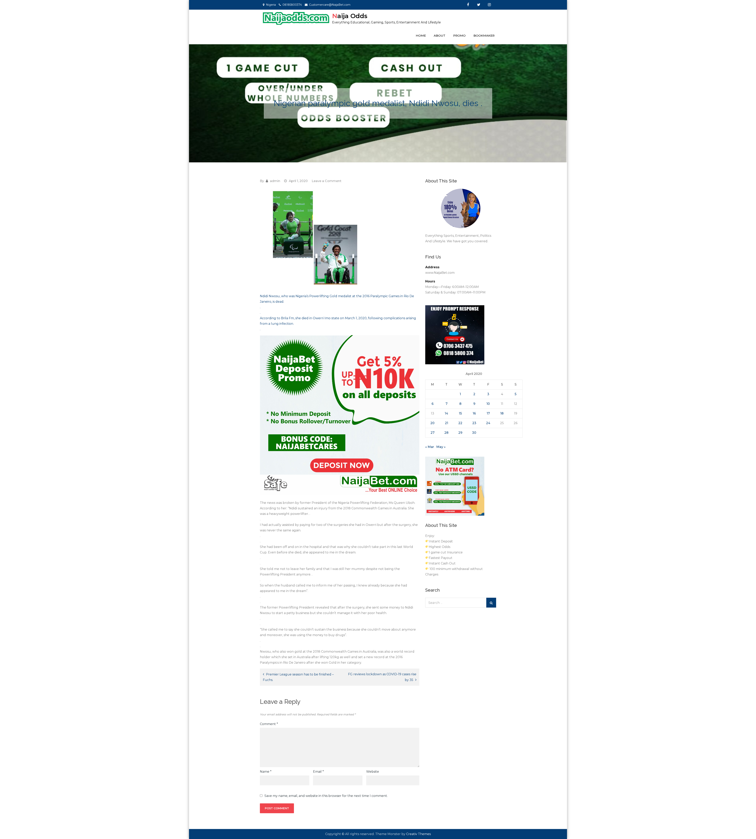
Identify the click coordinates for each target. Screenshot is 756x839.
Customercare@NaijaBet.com (329, 4)
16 (474, 413)
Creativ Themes (418, 834)
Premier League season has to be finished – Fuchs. (298, 677)
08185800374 (292, 4)
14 (446, 413)
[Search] (491, 603)
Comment (269, 724)
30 (474, 433)
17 (488, 413)
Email (318, 771)
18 (502, 413)
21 (446, 423)
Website (372, 771)
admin (275, 181)
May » (441, 447)
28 (446, 433)
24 (488, 423)
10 (488, 404)
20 (432, 423)
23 (474, 423)
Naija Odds (349, 16)
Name (265, 771)
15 (460, 413)
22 (460, 423)
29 (460, 433)
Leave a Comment (326, 181)
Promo (459, 35)
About (439, 35)
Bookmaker (484, 35)
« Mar (429, 447)
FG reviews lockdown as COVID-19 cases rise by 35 (382, 677)
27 (433, 433)
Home (421, 35)
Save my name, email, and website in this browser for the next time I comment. (326, 795)
